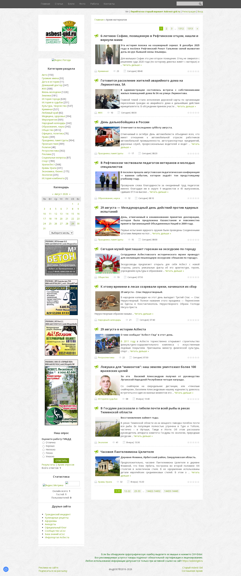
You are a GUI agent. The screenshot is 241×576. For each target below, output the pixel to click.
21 (67, 218)
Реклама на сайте (48, 567)
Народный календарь (109, 319)
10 (44, 213)
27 (61, 223)
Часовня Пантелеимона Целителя (127, 452)
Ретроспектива (106, 357)
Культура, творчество (54, 105)
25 (50, 223)
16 (78, 213)
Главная (99, 19)
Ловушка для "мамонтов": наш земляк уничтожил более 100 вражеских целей (148, 369)
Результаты (48, 464)
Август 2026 (61, 194)
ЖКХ (100, 112)
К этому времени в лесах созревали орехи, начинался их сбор (148, 286)
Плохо (49, 452)
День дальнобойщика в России (124, 122)
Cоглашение (188, 570)
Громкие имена (50, 78)
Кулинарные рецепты (57, 517)
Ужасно (50, 456)
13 (61, 213)
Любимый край (50, 112)
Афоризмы (51, 520)
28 (67, 223)
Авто (44, 74)
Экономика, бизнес (52, 171)
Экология (103, 442)
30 (78, 223)
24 (44, 223)
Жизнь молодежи (51, 92)
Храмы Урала (105, 481)
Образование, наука (109, 198)
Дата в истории (50, 81)
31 (44, 228)
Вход (200, 11)
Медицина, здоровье (53, 116)
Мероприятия (49, 119)
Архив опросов (66, 464)
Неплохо (50, 449)
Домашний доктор (52, 85)
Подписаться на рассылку (53, 570)
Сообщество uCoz (55, 530)
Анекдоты (50, 524)
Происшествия (50, 143)
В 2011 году (128, 341)
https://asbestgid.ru (192, 560)
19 (55, 218)
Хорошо (50, 446)
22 (72, 218)
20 (61, 218)
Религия (46, 147)
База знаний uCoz (55, 534)
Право (45, 136)
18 (50, 218)
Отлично (51, 442)
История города (51, 98)
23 (78, 218)
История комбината (53, 178)
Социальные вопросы (54, 157)
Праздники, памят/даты (110, 153)
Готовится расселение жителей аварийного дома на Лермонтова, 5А (141, 82)
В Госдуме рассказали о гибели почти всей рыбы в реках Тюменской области (145, 410)
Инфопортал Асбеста (57, 537)
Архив (199, 570)
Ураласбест (48, 164)
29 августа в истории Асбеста (123, 329)
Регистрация (189, 11)
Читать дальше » (132, 64)
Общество (103, 277)
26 (55, 223)
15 (72, 213)
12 (55, 213)
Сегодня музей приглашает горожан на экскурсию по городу (148, 249)
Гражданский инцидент (58, 514)
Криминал (103, 71)
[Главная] (61, 45)
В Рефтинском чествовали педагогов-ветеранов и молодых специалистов (147, 165)
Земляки (46, 95)
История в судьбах (108, 398)
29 (72, 223)
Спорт (45, 161)
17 (44, 218)
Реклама (46, 154)
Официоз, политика (53, 133)
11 (50, 213)
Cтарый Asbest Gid (192, 567)
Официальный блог (56, 527)
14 (67, 213)
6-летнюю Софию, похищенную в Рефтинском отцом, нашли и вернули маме (149, 38)
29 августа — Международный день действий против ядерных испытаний (149, 209)
